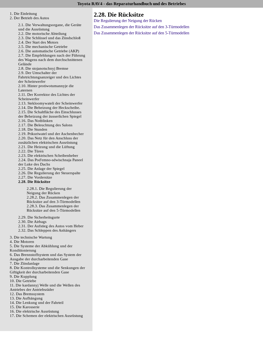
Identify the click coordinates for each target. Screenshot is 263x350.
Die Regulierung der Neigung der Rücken (128, 20)
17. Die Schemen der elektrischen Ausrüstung (46, 316)
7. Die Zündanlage (25, 263)
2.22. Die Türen (31, 151)
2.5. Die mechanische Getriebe (43, 47)
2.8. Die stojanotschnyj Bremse (43, 68)
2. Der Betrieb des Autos (29, 18)
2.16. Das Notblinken (35, 121)
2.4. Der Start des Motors (38, 42)
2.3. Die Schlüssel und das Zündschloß (49, 38)
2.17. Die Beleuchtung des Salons (45, 125)
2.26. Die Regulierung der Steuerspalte (49, 173)
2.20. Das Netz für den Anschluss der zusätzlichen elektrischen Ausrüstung (48, 140)
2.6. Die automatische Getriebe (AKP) (48, 51)
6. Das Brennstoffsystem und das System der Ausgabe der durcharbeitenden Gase (45, 257)
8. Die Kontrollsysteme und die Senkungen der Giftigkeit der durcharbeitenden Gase (47, 270)
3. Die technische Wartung (31, 237)
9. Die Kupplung (23, 276)
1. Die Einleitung (23, 14)
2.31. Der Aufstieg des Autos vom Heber (50, 226)
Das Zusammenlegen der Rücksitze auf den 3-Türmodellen (141, 27)
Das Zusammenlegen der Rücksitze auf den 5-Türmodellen (141, 33)
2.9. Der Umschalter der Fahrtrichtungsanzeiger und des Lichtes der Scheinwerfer (49, 77)
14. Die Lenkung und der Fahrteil (36, 303)
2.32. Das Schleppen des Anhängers (47, 230)
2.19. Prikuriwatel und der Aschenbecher (51, 134)
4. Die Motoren (22, 242)
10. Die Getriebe (23, 281)
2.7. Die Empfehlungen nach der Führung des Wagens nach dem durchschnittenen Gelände (51, 59)
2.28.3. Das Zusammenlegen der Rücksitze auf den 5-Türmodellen (53, 208)
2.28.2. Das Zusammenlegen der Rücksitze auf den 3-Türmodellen (53, 199)
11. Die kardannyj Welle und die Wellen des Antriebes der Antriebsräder (45, 287)
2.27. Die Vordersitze (35, 177)
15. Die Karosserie (25, 307)
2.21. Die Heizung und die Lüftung (46, 147)
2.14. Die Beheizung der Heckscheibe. (49, 108)
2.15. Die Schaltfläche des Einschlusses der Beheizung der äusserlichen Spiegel (49, 114)
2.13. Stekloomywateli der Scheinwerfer (50, 103)
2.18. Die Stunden (32, 129)
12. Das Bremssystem (27, 294)
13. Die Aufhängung (26, 298)
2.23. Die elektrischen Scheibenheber (48, 155)
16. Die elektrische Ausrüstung (34, 311)
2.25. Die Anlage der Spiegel (41, 169)
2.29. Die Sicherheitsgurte (39, 217)
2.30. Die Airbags (32, 222)
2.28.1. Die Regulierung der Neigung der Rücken (49, 191)
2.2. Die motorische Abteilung (42, 34)
